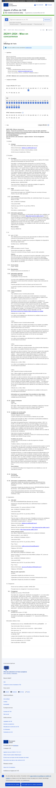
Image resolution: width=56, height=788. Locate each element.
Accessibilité (6, 704)
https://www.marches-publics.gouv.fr (40, 527)
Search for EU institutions (9, 767)
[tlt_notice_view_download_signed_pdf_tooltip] (28, 90)
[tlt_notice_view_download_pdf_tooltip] (7, 103)
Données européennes (9, 724)
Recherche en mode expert (26, 24)
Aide (5, 682)
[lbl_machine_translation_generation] (22, 112)
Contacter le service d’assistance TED (12, 684)
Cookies (5, 701)
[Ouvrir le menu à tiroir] (5, 43)
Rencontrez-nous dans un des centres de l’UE (14, 760)
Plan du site (6, 714)
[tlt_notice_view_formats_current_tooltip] (48, 125)
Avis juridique (7, 699)
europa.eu (15, 745)
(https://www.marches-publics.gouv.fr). (35, 215)
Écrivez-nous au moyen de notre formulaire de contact (16, 757)
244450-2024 (28, 47)
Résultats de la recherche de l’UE (11, 726)
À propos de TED (7, 711)
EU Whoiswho (7, 729)
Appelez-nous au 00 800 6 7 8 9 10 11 (12, 752)
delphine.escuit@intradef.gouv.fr (25, 71)
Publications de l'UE (8, 732)
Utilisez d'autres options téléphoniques (12, 754)
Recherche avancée (14, 24)
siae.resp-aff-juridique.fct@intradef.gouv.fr (31, 567)
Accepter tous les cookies (12, 784)
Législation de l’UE (8, 721)
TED (5, 29)
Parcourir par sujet (38, 24)
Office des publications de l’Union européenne (15, 671)
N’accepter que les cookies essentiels (32, 784)
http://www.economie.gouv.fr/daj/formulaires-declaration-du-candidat (27, 311)
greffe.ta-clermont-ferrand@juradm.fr (30, 546)
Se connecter (39, 4)
